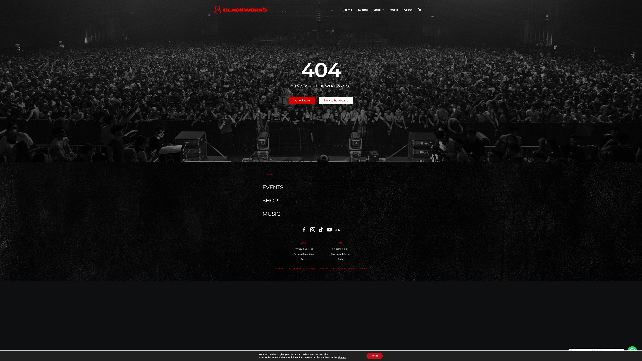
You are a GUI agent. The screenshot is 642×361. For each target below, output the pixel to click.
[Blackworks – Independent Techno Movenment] (241, 6)
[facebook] (304, 229)
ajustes (342, 357)
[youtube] (329, 229)
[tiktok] (321, 229)
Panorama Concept (357, 268)
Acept (374, 355)
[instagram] (312, 229)
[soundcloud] (337, 229)
